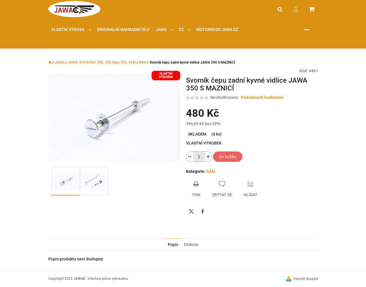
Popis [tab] (173, 244)
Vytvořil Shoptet (305, 279)
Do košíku (227, 156)
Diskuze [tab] (191, 244)
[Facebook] (202, 211)
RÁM (210, 171)
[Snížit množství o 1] (189, 157)
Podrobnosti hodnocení (262, 97)
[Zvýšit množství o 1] (208, 157)
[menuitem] (71, 29)
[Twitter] (191, 211)
